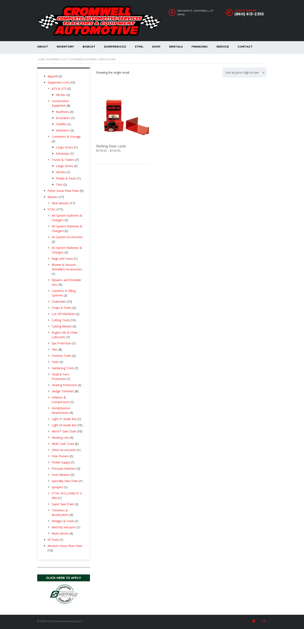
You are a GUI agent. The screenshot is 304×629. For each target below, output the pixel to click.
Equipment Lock (57, 59)
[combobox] (245, 73)
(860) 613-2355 (249, 14)
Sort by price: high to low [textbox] (242, 72)
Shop (156, 46)
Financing (199, 46)
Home (41, 59)
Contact (245, 46)
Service (222, 46)
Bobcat (89, 46)
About (42, 46)
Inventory (65, 46)
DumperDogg (115, 46)
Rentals (176, 46)
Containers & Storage (83, 59)
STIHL (139, 46)
